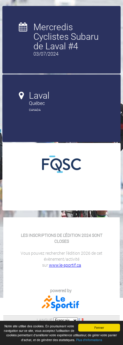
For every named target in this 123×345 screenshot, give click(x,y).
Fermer (99, 327)
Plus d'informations (89, 340)
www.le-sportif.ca (65, 265)
